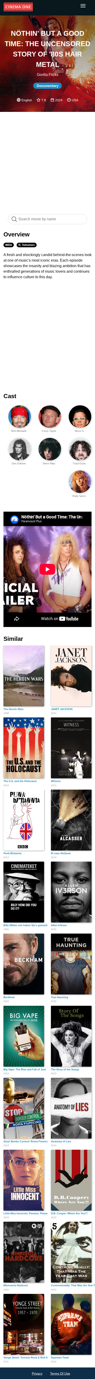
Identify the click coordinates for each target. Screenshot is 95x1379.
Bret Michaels (19, 431)
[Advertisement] (47, 160)
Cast (9, 396)
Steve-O (79, 431)
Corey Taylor (49, 431)
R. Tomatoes (26, 245)
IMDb (8, 245)
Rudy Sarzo (79, 496)
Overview (16, 234)
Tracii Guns (79, 463)
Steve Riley (49, 463)
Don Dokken (19, 463)
